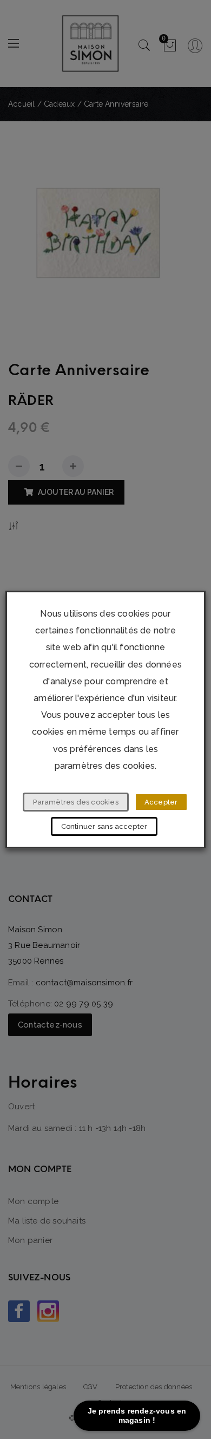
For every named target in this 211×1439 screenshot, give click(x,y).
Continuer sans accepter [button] (104, 826)
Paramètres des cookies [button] (75, 802)
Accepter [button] (161, 802)
